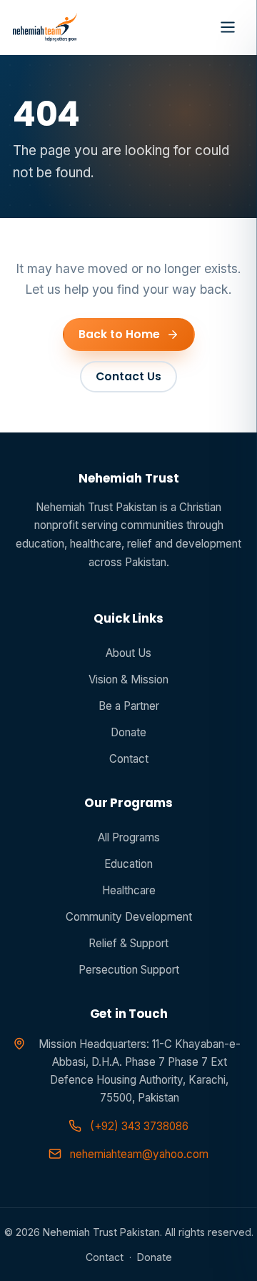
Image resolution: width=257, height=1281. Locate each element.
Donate (128, 732)
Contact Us (128, 376)
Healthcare (129, 890)
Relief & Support (128, 943)
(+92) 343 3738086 (139, 1126)
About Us (128, 653)
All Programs (129, 837)
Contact (128, 759)
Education (128, 864)
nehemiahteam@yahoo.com (139, 1154)
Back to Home (119, 334)
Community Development (129, 917)
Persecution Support (129, 969)
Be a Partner (129, 706)
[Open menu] (227, 27)
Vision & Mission (128, 679)
